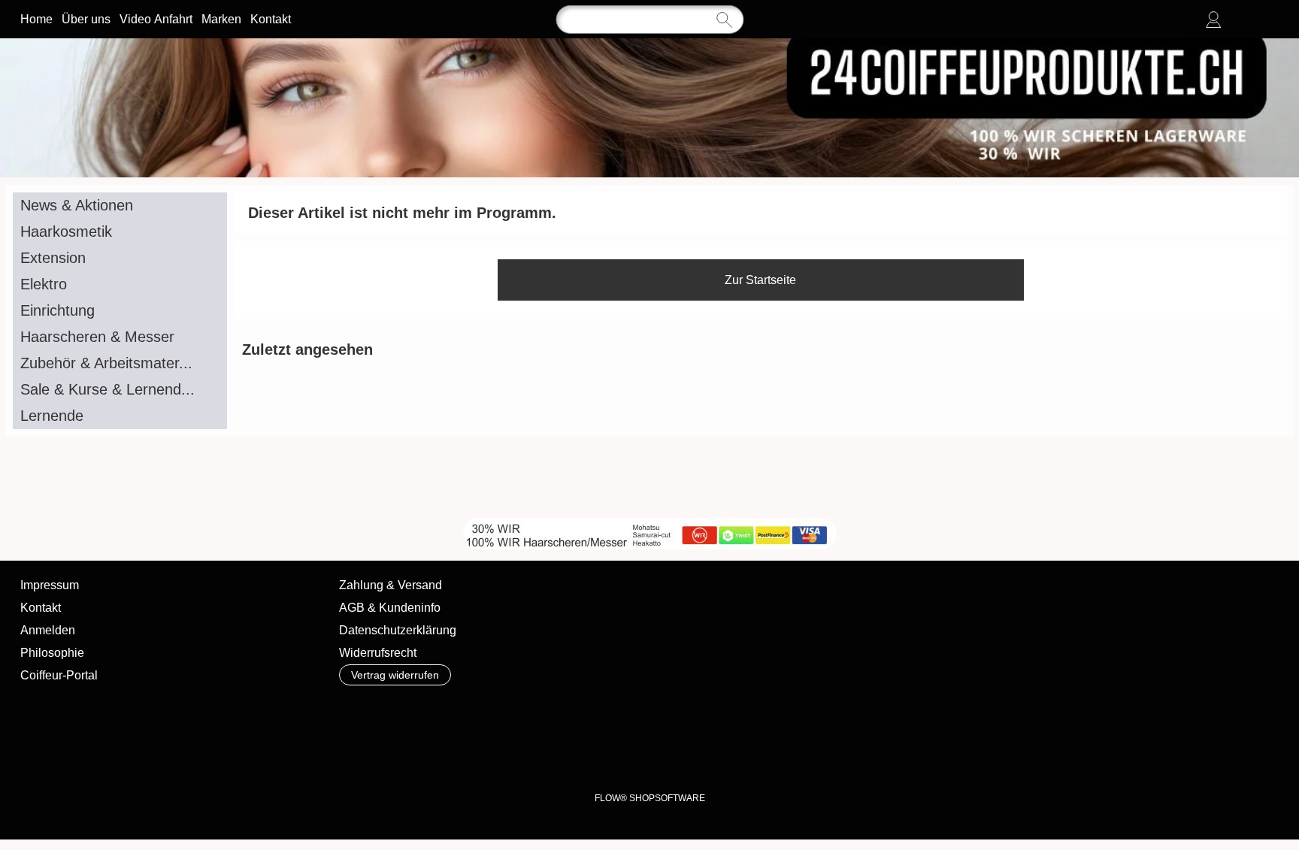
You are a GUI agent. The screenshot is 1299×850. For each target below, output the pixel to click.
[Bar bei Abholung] (502, 711)
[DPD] (384, 711)
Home (36, 19)
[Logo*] (649, 44)
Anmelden (47, 630)
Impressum (49, 585)
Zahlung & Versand (390, 585)
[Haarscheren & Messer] (120, 337)
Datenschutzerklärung (397, 630)
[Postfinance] (795, 711)
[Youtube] (249, 477)
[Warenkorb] (1267, 19)
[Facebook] (208, 477)
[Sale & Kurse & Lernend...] (120, 390)
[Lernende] (120, 416)
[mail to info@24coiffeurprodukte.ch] (167, 477)
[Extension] (120, 258)
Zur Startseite (760, 280)
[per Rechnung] (619, 711)
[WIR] (289, 477)
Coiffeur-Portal (59, 675)
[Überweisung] (560, 711)
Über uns (86, 19)
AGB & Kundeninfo (390, 607)
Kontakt (270, 19)
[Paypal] (678, 711)
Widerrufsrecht (377, 652)
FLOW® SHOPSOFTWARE (650, 798)
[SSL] (443, 711)
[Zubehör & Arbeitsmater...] (120, 363)
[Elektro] (120, 284)
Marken (221, 19)
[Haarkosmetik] (120, 232)
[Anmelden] (1213, 19)
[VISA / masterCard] (736, 711)
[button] (75, 477)
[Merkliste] (1240, 19)
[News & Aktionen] (120, 205)
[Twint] (853, 711)
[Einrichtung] (120, 311)
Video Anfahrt (156, 19)
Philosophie (52, 652)
